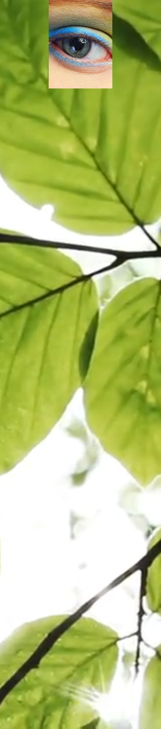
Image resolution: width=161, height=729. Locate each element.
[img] (80, 364)
